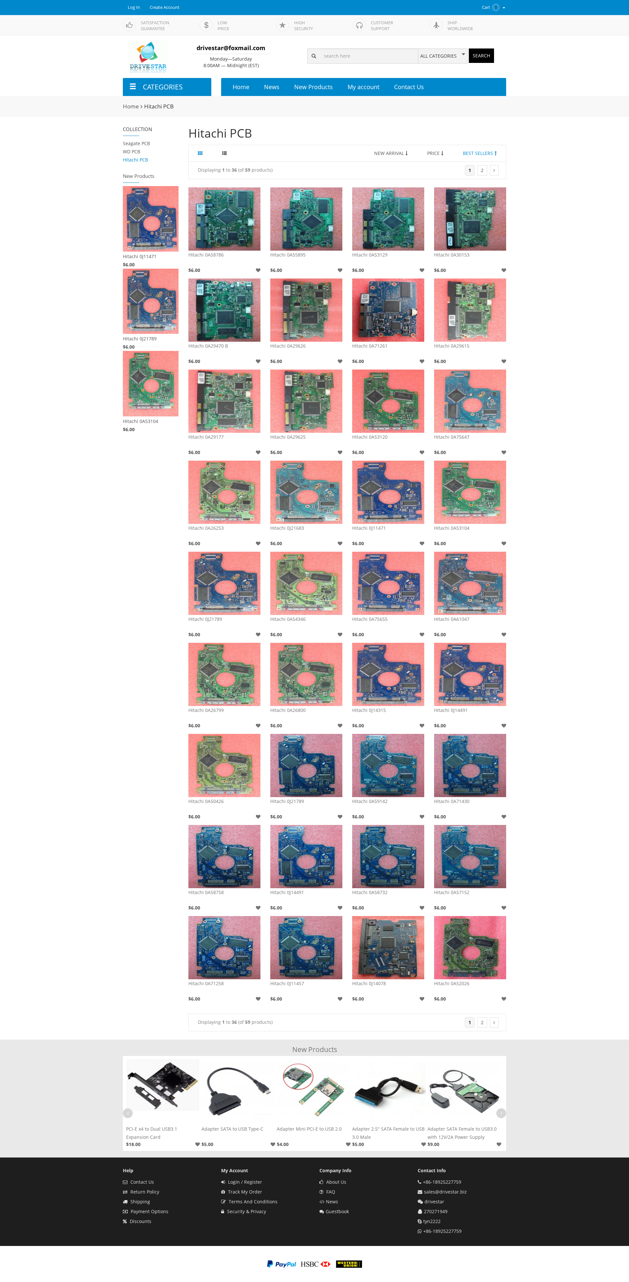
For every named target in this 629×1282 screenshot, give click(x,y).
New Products (313, 87)
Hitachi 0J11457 (287, 983)
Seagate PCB (136, 143)
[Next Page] (494, 170)
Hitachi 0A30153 (451, 255)
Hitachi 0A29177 (206, 437)
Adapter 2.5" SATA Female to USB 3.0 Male (313, 1133)
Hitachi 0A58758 (206, 892)
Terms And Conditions (252, 1201)
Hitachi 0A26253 (206, 528)
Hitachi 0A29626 (288, 346)
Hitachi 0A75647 (451, 437)
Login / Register (244, 1182)
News (271, 87)
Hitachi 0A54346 (288, 619)
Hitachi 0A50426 (206, 801)
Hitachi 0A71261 (370, 346)
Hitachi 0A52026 (451, 983)
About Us (335, 1182)
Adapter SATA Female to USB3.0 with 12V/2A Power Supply (386, 1133)
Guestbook (337, 1211)
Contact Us (409, 87)
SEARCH (481, 55)
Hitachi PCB (135, 160)
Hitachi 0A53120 (370, 437)
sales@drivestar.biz (445, 1192)
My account (363, 87)
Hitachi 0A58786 (206, 255)
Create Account (165, 7)
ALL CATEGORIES (438, 56)
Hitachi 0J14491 (451, 710)
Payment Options (148, 1211)
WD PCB (131, 151)
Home (241, 87)
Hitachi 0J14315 (369, 710)
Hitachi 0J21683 (287, 528)
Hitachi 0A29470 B (208, 346)
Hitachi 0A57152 (451, 892)
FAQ (330, 1192)
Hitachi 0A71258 (206, 983)
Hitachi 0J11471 (140, 256)
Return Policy (144, 1192)
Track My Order (244, 1192)
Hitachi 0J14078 (369, 983)
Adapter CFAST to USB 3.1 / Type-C (464, 1133)
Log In (134, 7)
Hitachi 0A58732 (370, 892)
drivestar (434, 1201)
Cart (489, 7)
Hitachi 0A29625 (288, 437)
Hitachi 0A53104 (140, 421)
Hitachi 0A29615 (451, 346)
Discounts (139, 1221)
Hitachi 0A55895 (288, 255)
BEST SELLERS (478, 153)
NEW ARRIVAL (389, 153)
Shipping (139, 1201)
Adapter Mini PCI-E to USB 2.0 (233, 1129)
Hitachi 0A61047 (451, 619)
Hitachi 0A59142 (370, 801)
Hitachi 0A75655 (370, 619)
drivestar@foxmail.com (231, 48)
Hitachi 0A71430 (451, 801)
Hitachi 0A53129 (370, 255)
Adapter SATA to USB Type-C (157, 1129)
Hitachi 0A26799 (206, 710)
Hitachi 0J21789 (140, 338)
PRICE (433, 153)
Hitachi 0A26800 (288, 710)
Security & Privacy (246, 1211)
